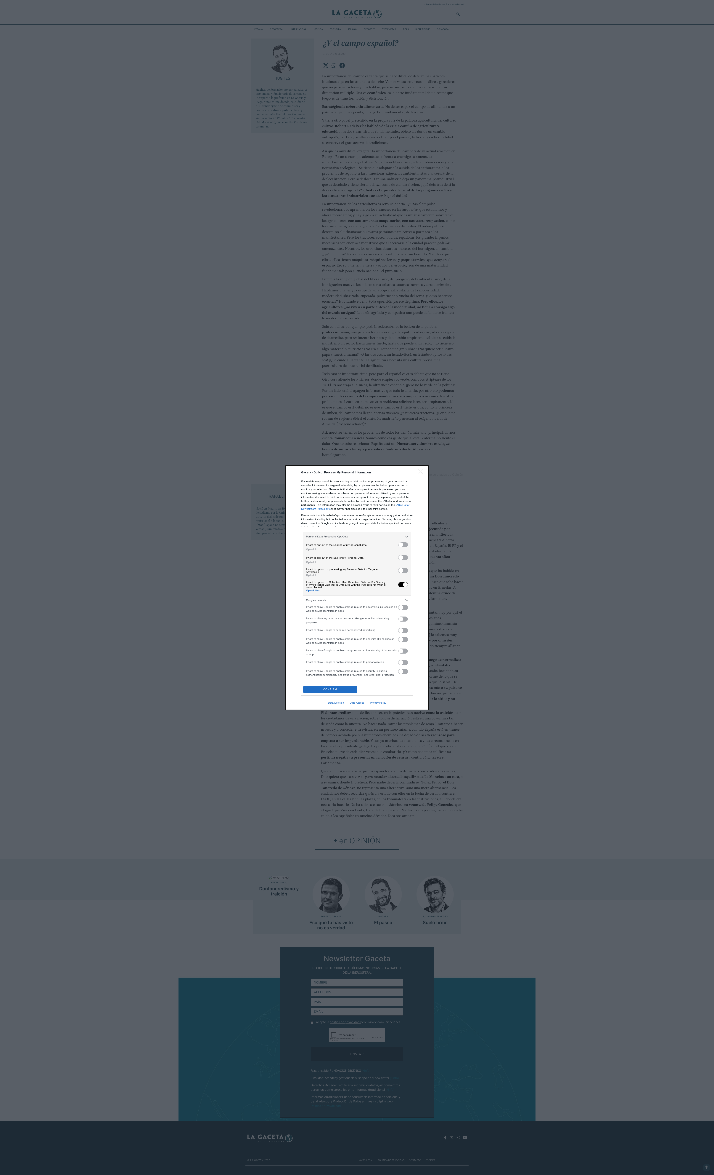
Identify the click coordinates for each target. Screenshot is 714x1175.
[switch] (403, 544)
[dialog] (357, 587)
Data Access (357, 702)
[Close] (421, 472)
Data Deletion (336, 702)
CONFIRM (330, 689)
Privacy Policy (378, 702)
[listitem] (357, 537)
